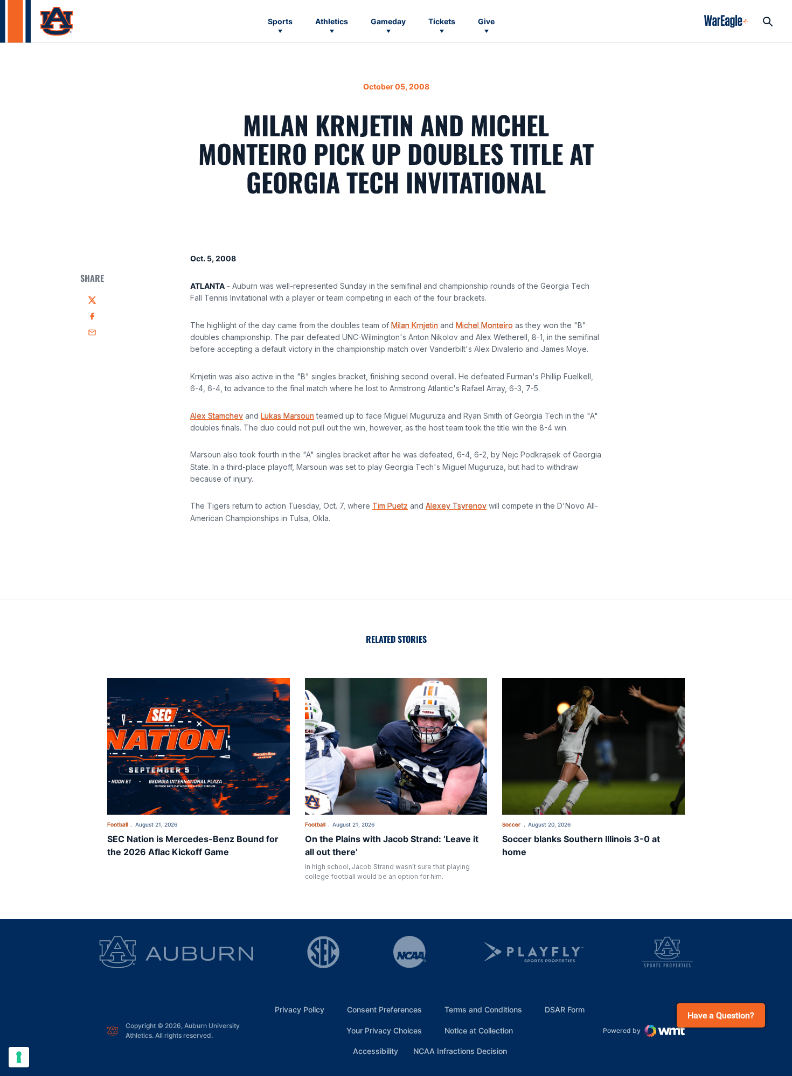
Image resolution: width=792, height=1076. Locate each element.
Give (486, 21)
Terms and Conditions (483, 1009)
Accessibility (375, 1051)
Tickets (441, 21)
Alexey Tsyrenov (456, 505)
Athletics (331, 21)
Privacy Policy (299, 1009)
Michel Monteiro (484, 325)
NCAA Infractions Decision (460, 1051)
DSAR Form (565, 1009)
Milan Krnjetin (414, 325)
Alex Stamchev (216, 415)
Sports (280, 21)
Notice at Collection (478, 1030)
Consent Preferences (384, 1009)
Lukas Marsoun (287, 415)
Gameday (388, 21)
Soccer (511, 824)
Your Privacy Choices (384, 1030)
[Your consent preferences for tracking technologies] (19, 1057)
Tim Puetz (390, 505)
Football (117, 824)
